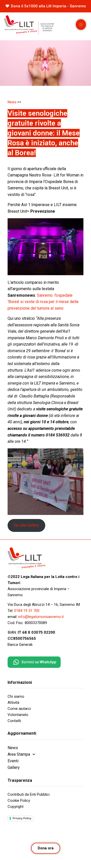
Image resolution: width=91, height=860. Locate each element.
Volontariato (18, 714)
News (12, 102)
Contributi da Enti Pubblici (29, 794)
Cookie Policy (19, 800)
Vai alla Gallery (26, 525)
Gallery (14, 767)
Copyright (16, 806)
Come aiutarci (19, 708)
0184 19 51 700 (26, 610)
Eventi (13, 760)
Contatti (14, 720)
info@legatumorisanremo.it (41, 616)
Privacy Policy (22, 818)
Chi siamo (16, 696)
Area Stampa (19, 754)
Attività (13, 702)
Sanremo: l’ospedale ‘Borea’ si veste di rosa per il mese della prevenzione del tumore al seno (43, 302)
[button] (81, 24)
